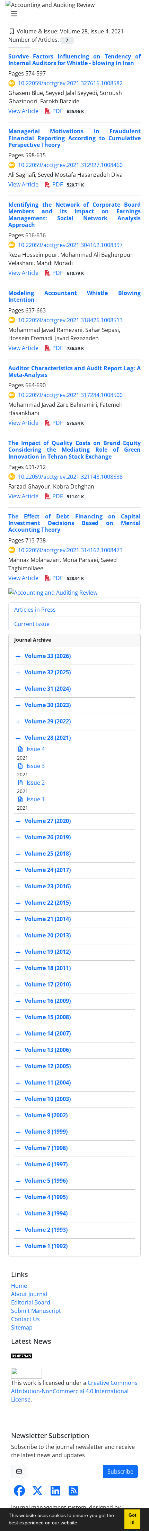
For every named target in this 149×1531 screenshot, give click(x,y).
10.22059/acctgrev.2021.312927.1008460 (70, 165)
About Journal (29, 1294)
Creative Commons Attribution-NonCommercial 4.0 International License (74, 1391)
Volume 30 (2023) (48, 705)
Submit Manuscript (36, 1311)
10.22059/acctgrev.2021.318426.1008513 (70, 320)
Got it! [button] (132, 1519)
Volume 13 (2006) (48, 1050)
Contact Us (25, 1319)
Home (19, 1286)
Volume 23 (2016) (48, 886)
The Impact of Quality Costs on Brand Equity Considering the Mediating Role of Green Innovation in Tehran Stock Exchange (74, 449)
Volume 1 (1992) (46, 1246)
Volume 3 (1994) (46, 1213)
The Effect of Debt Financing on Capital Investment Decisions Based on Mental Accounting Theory (74, 523)
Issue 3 (35, 766)
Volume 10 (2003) (48, 1099)
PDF (67, 111)
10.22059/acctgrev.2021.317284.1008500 (70, 395)
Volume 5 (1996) (46, 1181)
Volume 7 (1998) (46, 1148)
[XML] (129, 31)
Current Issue (32, 624)
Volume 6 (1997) (46, 1164)
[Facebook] (19, 1493)
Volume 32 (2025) (48, 672)
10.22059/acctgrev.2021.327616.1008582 (70, 83)
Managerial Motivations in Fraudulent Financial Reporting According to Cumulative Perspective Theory (74, 137)
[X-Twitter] (37, 1493)
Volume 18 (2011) (48, 968)
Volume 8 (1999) (46, 1132)
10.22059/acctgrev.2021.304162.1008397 (70, 245)
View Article (23, 111)
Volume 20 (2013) (48, 935)
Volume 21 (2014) (48, 919)
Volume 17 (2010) (48, 985)
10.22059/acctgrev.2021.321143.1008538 (70, 477)
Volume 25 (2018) (48, 854)
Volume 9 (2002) (46, 1115)
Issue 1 (35, 799)
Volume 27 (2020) (48, 821)
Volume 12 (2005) (48, 1066)
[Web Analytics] (21, 1355)
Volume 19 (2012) (48, 952)
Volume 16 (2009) (48, 1001)
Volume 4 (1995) (46, 1197)
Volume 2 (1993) (46, 1230)
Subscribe (120, 1471)
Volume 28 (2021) (48, 738)
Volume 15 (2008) (48, 1017)
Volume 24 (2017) (48, 870)
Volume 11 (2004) (48, 1083)
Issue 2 (35, 782)
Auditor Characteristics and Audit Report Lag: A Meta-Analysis (74, 371)
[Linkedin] (55, 1493)
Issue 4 (35, 749)
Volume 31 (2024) (48, 689)
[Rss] (73, 1493)
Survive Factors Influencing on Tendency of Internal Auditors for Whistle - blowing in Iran (74, 60)
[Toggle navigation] (72, 14)
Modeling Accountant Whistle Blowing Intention (74, 296)
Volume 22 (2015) (48, 903)
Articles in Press (35, 609)
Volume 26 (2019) (48, 837)
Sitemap (22, 1327)
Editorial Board (30, 1302)
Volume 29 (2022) (48, 721)
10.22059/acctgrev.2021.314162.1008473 (70, 550)
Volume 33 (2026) (48, 656)
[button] (81, 1524)
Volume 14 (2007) (48, 1034)
